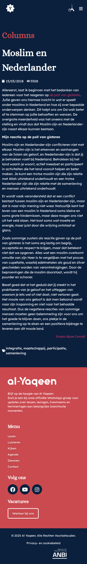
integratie (14, 348)
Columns (18, 35)
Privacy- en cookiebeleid (43, 543)
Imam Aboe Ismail (70, 336)
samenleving (16, 353)
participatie (56, 348)
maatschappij (34, 348)
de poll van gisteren (65, 95)
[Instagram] (37, 489)
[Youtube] (25, 489)
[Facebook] (13, 489)
